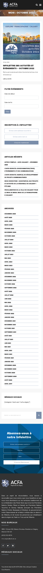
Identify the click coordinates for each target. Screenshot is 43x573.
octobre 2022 (9, 284)
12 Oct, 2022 (6, 62)
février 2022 (9, 313)
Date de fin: (8, 102)
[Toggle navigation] (39, 5)
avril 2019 (8, 384)
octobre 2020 (9, 373)
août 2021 (8, 336)
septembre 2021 (10, 332)
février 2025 (9, 228)
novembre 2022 (10, 280)
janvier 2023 (9, 273)
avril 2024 (8, 243)
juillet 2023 (8, 254)
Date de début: (9, 94)
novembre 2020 (10, 369)
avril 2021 (8, 350)
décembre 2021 (10, 321)
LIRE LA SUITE (7, 79)
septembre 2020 (10, 376)
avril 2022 (8, 306)
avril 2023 (8, 262)
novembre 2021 (10, 325)
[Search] (36, 4)
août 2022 (8, 291)
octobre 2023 (9, 251)
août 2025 (8, 217)
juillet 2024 (8, 240)
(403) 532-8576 (7, 535)
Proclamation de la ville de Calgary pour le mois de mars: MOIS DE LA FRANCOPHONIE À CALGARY (21, 192)
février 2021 (9, 358)
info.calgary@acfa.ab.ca (9, 538)
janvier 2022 (9, 317)
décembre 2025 (10, 214)
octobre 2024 (9, 236)
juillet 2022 (8, 295)
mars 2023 (8, 265)
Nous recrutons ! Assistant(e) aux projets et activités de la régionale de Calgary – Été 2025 (21, 183)
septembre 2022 (10, 288)
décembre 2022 (10, 277)
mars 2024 (8, 247)
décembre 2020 (10, 365)
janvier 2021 (9, 361)
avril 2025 (8, 221)
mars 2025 (8, 225)
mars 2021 (8, 354)
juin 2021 (7, 343)
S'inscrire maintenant (21, 143)
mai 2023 (7, 258)
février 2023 (9, 269)
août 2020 (8, 380)
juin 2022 (7, 299)
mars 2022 (8, 310)
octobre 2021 (9, 328)
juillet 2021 (8, 339)
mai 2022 (7, 302)
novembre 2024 (10, 232)
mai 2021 (7, 347)
